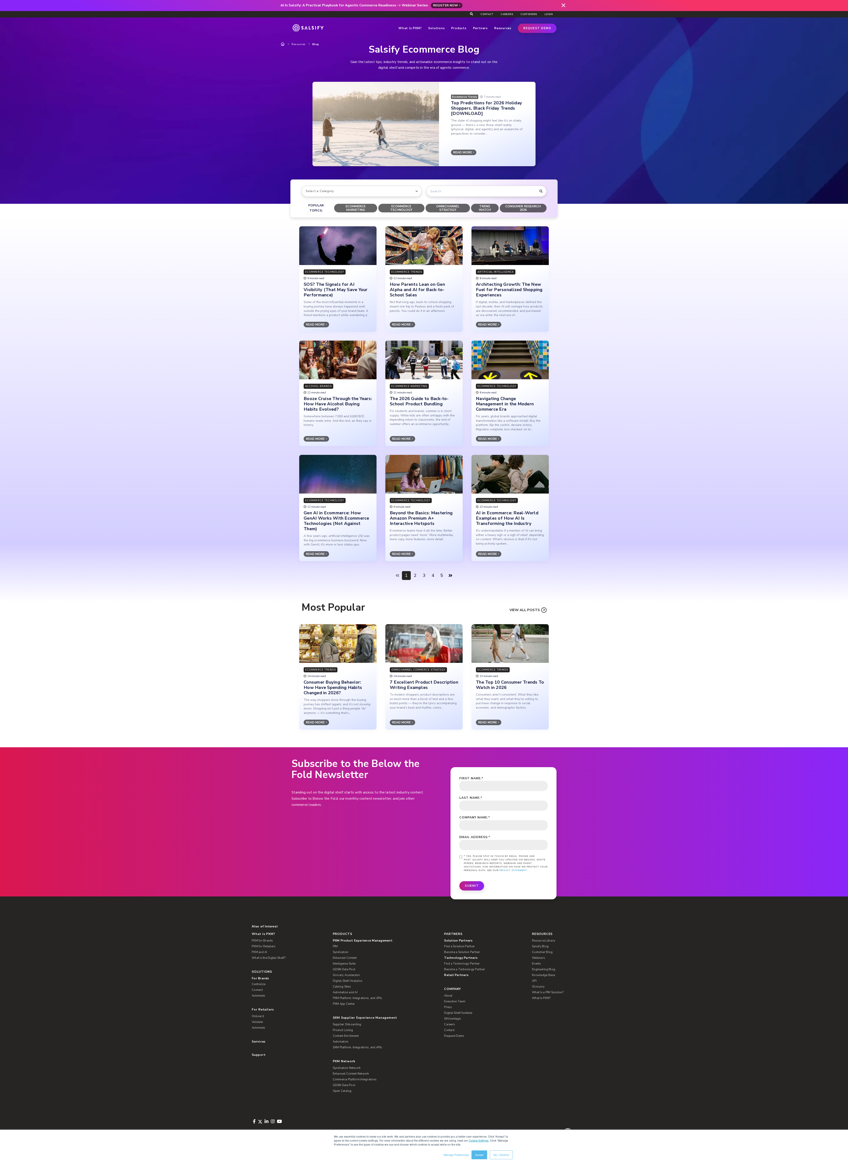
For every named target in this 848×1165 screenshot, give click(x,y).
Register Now (445, 5)
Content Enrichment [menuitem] (346, 1036)
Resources (299, 44)
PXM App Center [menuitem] (344, 1004)
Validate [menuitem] (257, 1022)
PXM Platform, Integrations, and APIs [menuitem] (357, 998)
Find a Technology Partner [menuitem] (462, 964)
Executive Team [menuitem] (454, 1001)
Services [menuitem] (258, 1041)
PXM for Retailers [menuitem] (263, 946)
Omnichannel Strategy (447, 208)
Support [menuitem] (258, 1055)
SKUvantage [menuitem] (452, 1019)
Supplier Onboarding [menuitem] (347, 1024)
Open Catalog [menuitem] (342, 1091)
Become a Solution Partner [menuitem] (462, 952)
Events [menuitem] (536, 964)
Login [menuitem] (549, 14)
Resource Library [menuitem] (543, 941)
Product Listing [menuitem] (343, 1030)
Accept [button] (479, 1155)
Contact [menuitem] (487, 14)
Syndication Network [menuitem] (347, 1068)
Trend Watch (485, 208)
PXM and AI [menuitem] (259, 952)
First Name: (471, 778)
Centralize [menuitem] (259, 984)
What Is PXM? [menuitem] (263, 934)
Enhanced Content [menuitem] (345, 958)
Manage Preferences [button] (456, 1155)
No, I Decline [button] (501, 1155)
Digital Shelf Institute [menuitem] (458, 1013)
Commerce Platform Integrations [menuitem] (355, 1079)
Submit (472, 886)
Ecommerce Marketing (355, 208)
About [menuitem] (448, 996)
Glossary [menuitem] (538, 987)
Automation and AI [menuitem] (345, 992)
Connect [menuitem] (257, 990)
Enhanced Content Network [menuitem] (351, 1074)
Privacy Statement (513, 870)
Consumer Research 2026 (523, 208)
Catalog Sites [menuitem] (342, 987)
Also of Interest (265, 926)
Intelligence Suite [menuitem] (344, 964)
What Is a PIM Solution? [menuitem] (548, 992)
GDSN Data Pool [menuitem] (344, 969)
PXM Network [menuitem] (344, 1061)
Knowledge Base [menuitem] (543, 975)
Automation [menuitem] (340, 1042)
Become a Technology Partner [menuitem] (464, 969)
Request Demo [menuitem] (454, 1036)
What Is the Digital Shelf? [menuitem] (269, 958)
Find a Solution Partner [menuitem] (459, 946)
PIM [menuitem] (335, 946)
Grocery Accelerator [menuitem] (346, 975)
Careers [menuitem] (507, 14)
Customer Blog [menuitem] (542, 952)
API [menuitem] (534, 981)
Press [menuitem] (448, 1007)
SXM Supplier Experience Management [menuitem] (365, 1018)
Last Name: (470, 798)
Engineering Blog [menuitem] (543, 969)
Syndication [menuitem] (340, 952)
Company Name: (474, 817)
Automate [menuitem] (258, 996)
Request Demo (537, 28)
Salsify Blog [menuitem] (540, 946)
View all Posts (524, 610)
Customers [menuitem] (529, 14)
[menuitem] (381, 941)
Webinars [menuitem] (538, 958)
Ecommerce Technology (401, 208)
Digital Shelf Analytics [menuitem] (348, 981)
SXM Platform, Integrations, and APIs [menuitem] (357, 1047)
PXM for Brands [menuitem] (262, 941)
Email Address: (474, 837)
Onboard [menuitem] (258, 1016)
